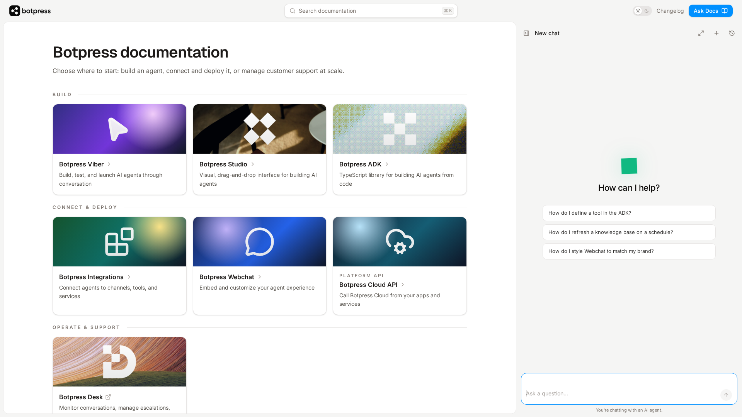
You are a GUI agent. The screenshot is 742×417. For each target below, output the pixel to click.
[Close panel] (526, 33)
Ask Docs (706, 10)
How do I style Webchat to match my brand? (601, 251)
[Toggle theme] (642, 11)
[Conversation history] (732, 33)
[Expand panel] (701, 33)
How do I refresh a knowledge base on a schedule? (610, 232)
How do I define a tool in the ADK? (589, 213)
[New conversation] (716, 33)
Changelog (670, 10)
